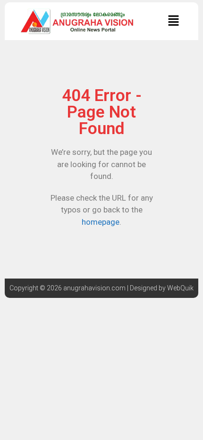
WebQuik (180, 288)
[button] (173, 21)
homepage (100, 222)
